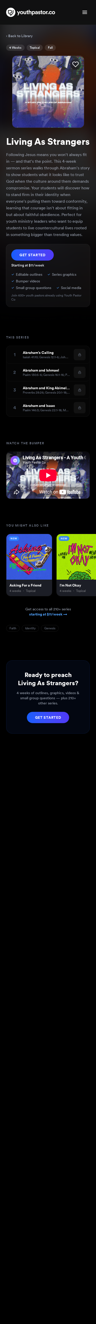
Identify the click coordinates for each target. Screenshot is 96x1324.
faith (12, 628)
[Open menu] (85, 12)
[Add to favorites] (75, 64)
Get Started (32, 255)
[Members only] (80, 354)
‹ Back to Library (19, 36)
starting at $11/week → (48, 614)
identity (30, 628)
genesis (49, 628)
